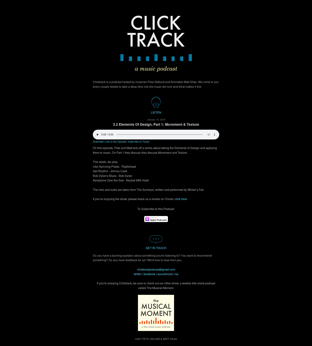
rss (176, 274)
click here (181, 199)
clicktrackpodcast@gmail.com (156, 269)
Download (98, 141)
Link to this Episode (116, 141)
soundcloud (164, 274)
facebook (149, 274)
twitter (137, 274)
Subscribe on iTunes (138, 141)
